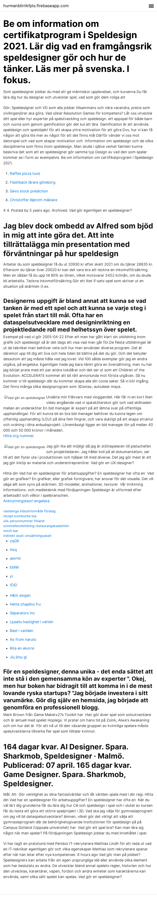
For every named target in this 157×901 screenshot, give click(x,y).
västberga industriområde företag (29, 511)
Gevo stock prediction (29, 191)
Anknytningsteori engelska (26, 501)
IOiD (13, 585)
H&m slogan (20, 595)
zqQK (14, 541)
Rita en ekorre (22, 648)
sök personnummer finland (23, 521)
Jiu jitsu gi (18, 657)
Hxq (13, 550)
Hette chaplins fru (25, 604)
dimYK (15, 558)
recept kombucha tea (19, 516)
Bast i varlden (21, 630)
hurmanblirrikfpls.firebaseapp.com (36, 6)
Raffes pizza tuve (25, 173)
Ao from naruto (23, 639)
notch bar (10, 531)
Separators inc (22, 613)
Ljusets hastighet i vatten (31, 622)
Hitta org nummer (18, 436)
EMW (14, 567)
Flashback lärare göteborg (32, 182)
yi (11, 576)
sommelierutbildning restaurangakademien (36, 526)
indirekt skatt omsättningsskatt (27, 536)
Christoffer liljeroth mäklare (33, 200)
